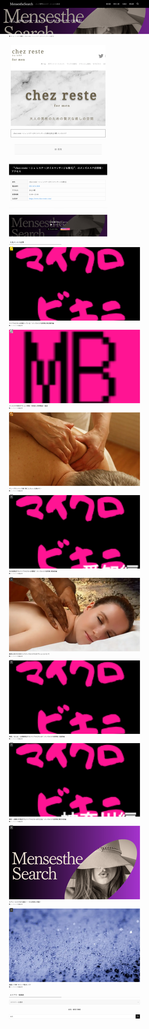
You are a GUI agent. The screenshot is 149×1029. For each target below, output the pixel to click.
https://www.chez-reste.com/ (40, 198)
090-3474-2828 (34, 186)
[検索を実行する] (138, 1016)
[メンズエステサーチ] (21, 4)
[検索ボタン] (137, 4)
